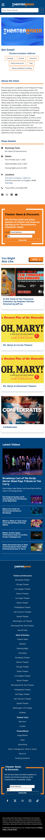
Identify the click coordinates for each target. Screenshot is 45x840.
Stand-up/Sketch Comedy (22, 68)
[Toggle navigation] (1, 4)
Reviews (22, 644)
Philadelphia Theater (22, 607)
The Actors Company (13, 178)
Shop (23, 740)
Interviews (22, 653)
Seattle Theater (23, 616)
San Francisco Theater (22, 612)
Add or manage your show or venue (22, 749)
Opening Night (22, 648)
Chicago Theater (22, 584)
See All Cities (22, 630)
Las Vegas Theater (22, 598)
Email (7, 232)
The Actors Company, (18, 53)
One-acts (33, 58)
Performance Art (17, 63)
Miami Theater (22, 603)
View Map (9, 183)
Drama (21, 58)
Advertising (22, 744)
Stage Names (22, 735)
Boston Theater (22, 593)
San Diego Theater (22, 694)
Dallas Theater (22, 671)
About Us (22, 753)
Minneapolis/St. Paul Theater (22, 625)
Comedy (10, 58)
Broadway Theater (22, 580)
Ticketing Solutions (22, 758)
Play (31, 63)
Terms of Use (12, 830)
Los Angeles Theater (23, 589)
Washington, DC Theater (22, 621)
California (31, 53)
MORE (35, 259)
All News (22, 712)
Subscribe (23, 240)
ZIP (6, 236)
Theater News (22, 639)
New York (22, 721)
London (22, 726)
